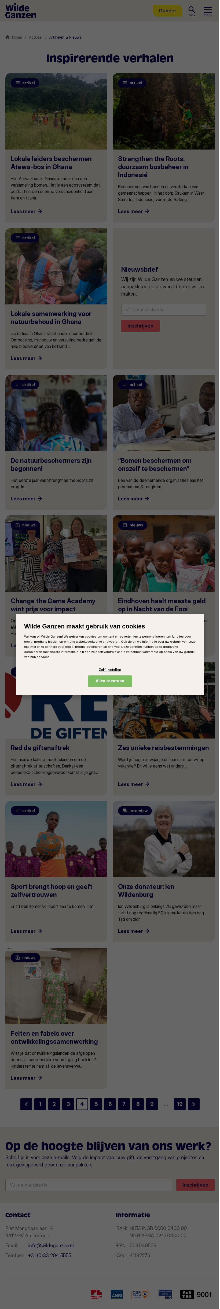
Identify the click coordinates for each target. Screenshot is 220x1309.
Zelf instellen (110, 670)
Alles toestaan (110, 680)
